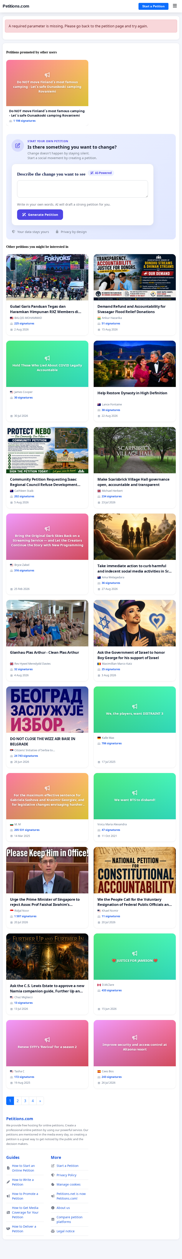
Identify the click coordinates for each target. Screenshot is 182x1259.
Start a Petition (153, 6)
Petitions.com (16, 6)
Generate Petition (43, 214)
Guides (13, 1157)
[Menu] (174, 6)
